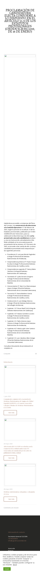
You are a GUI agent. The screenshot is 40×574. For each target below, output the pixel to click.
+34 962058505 (13, 539)
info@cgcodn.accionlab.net (17, 541)
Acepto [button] (7, 569)
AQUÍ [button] (15, 564)
